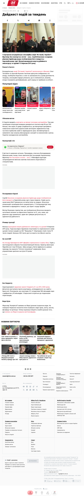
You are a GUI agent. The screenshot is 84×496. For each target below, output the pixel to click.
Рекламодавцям (47, 387)
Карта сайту (73, 387)
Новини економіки (11, 421)
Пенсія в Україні (9, 434)
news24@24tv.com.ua (9, 376)
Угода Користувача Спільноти (61, 388)
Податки (7, 432)
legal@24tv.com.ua (63, 473)
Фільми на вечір (35, 428)
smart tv (66, 481)
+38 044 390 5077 (28, 376)
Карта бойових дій (36, 404)
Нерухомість (9, 440)
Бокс (32, 442)
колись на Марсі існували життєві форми (20, 312)
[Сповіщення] (73, 3)
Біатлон (33, 449)
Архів (71, 384)
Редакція (45, 376)
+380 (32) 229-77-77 (53, 472)
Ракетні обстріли (35, 402)
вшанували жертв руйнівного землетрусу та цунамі (27, 227)
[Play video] (28, 37)
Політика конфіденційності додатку (60, 383)
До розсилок (33, 461)
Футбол (33, 444)
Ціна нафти (8, 423)
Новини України (34, 3)
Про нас (45, 373)
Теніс (32, 446)
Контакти (72, 376)
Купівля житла (9, 444)
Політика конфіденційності (60, 374)
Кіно (32, 421)
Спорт (33, 440)
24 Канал (4, 7)
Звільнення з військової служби (65, 402)
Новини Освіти (61, 421)
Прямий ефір (8, 407)
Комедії (33, 430)
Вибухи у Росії (35, 413)
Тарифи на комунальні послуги (13, 430)
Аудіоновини (8, 411)
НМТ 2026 (59, 428)
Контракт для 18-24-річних (64, 409)
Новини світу (12, 7)
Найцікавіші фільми (36, 423)
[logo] (13, 3)
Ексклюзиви (45, 3)
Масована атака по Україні (38, 411)
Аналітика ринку (9, 442)
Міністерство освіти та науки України (67, 423)
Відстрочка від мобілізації (64, 411)
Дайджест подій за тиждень (24, 7)
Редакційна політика (48, 379)
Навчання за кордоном (63, 432)
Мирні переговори (36, 407)
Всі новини (23, 3)
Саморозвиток (61, 430)
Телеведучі (45, 384)
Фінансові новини (10, 428)
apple (58, 481)
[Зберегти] (50, 20)
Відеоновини (8, 409)
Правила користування (48, 389)
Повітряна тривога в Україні (38, 409)
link (23, 386)
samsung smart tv (76, 481)
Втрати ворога (35, 416)
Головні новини (9, 402)
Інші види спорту (35, 451)
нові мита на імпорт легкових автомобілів (31, 122)
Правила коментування (62, 390)
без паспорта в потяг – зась (19, 157)
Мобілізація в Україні (64, 400)
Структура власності (75, 381)
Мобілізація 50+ (61, 404)
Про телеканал (46, 381)
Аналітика (54, 3)
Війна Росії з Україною (38, 400)
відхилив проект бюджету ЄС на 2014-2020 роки (32, 287)
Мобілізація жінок (62, 407)
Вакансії (72, 379)
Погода (7, 413)
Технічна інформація (75, 373)
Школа (59, 425)
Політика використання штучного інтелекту (61, 378)
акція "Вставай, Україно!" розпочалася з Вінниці (31, 71)
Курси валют (8, 425)
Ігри (60, 3)
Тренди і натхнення (10, 446)
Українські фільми (36, 425)
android (48, 481)
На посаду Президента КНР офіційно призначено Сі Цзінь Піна (25, 243)
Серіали (33, 432)
